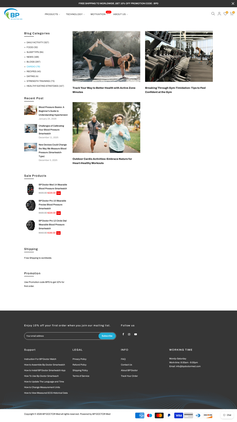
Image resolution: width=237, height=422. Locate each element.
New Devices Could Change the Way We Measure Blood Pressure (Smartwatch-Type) (53, 151)
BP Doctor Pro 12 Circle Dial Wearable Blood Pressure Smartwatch (53, 225)
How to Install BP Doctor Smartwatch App (44, 370)
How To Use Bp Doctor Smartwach (41, 376)
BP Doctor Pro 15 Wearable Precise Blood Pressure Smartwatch (52, 205)
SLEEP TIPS (35, 52)
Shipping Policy (80, 370)
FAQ (123, 359)
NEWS (33, 57)
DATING (32, 76)
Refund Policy (79, 365)
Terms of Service (81, 376)
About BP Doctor (129, 370)
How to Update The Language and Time (44, 381)
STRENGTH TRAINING (41, 81)
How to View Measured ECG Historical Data (46, 393)
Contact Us (126, 365)
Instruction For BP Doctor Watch (40, 359)
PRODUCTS (51, 14)
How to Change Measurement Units (42, 387)
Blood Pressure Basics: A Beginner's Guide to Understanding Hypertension (53, 111)
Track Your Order (129, 376)
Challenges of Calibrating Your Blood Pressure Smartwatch (51, 130)
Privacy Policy (79, 359)
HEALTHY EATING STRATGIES (45, 86)
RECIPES (34, 71)
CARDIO (33, 66)
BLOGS (33, 62)
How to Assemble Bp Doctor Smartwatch (44, 365)
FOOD (32, 47)
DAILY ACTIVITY (38, 42)
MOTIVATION (100, 13)
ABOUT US (119, 14)
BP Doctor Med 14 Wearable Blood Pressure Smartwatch (53, 186)
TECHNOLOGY (74, 14)
